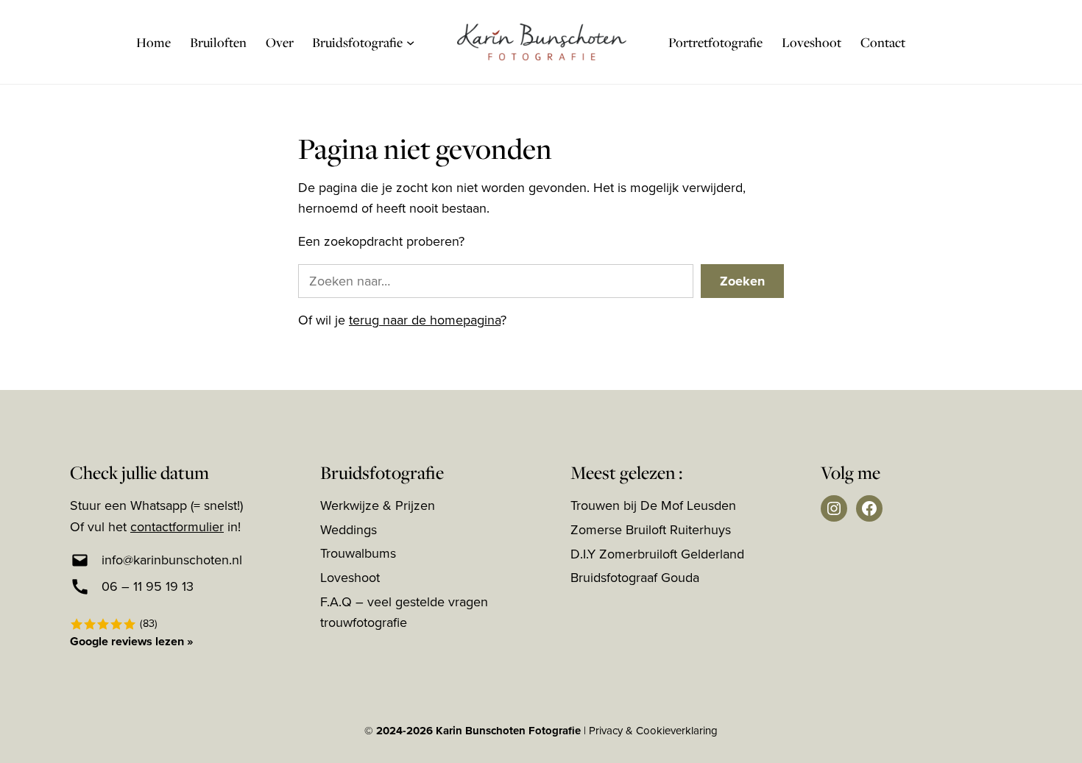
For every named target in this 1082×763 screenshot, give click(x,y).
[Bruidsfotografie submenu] (410, 42)
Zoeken (742, 281)
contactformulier (177, 526)
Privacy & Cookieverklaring (653, 731)
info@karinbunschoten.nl (172, 559)
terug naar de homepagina (425, 320)
